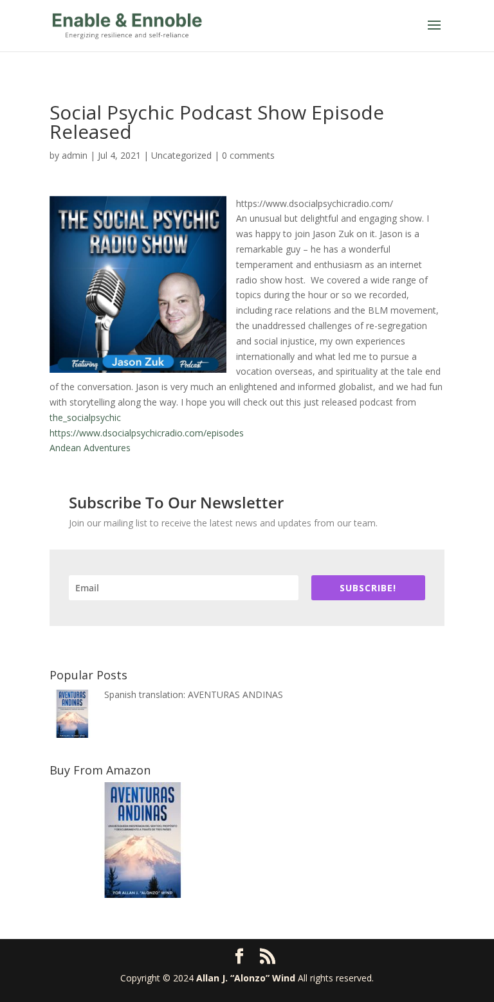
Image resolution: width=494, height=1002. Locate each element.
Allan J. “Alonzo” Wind (245, 978)
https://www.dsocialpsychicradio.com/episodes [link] (147, 433)
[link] (85, 417)
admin (74, 155)
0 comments (248, 155)
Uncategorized (181, 155)
